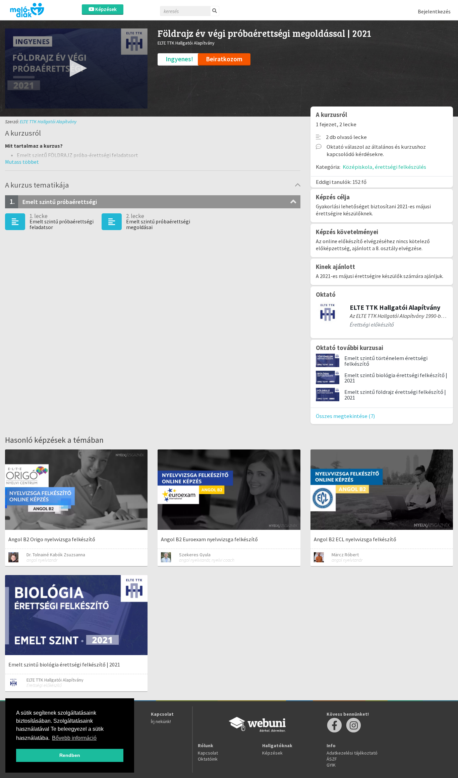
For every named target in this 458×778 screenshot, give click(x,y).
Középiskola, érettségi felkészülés (384, 166)
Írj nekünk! (161, 721)
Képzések (105, 9)
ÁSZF (332, 759)
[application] (76, 68)
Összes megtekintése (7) (345, 416)
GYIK (331, 765)
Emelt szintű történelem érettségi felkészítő (385, 360)
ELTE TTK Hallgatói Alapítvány (48, 122)
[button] (76, 68)
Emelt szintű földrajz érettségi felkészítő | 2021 (395, 394)
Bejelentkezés (434, 11)
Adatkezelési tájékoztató (352, 753)
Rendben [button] (69, 755)
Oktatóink (208, 759)
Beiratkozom (224, 59)
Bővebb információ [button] (74, 738)
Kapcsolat (208, 753)
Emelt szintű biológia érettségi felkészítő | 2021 (395, 377)
